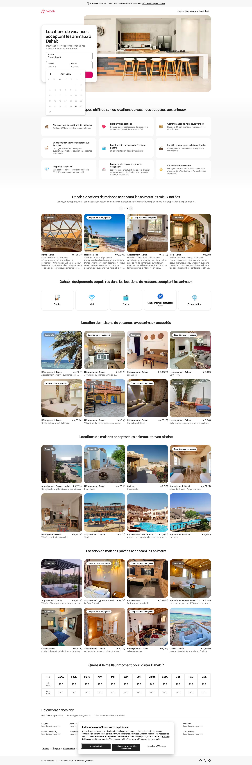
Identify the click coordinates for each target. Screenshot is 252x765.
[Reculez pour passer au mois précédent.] (50, 74)
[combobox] (69, 57)
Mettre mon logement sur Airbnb (193, 11)
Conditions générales (84, 760)
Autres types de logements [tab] (79, 715)
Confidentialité (66, 760)
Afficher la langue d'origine (153, 3)
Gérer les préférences (156, 746)
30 (81, 106)
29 (76, 106)
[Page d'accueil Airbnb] (48, 11)
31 (50, 112)
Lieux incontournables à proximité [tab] (109, 715)
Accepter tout (96, 746)
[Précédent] (121, 208)
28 (71, 106)
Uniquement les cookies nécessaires (126, 747)
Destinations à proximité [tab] (52, 715)
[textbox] (57, 66)
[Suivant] (131, 208)
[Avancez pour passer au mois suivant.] (81, 74)
